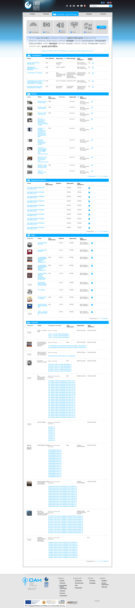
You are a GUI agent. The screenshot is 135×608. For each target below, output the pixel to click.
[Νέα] (81, 6)
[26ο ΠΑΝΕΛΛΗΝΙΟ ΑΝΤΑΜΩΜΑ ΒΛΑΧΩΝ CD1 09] (89, 224)
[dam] (32, 586)
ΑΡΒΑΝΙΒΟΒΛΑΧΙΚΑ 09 (54, 463)
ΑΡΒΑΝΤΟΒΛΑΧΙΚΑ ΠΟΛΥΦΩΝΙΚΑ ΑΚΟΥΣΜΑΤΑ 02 (62, 488)
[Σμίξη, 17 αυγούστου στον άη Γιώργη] (29, 173)
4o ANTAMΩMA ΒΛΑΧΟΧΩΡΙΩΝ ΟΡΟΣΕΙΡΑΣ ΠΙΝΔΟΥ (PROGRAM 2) (42, 268)
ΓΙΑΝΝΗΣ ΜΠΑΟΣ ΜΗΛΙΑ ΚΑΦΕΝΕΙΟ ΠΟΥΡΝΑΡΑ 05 (62, 549)
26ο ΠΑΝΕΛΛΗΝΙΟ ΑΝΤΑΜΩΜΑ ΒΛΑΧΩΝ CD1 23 (61, 417)
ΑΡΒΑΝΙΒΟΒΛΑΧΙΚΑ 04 (54, 455)
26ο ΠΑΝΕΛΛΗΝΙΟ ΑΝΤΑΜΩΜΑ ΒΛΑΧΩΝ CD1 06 (35, 210)
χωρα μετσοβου (50, 46)
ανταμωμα (62, 38)
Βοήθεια (104, 580)
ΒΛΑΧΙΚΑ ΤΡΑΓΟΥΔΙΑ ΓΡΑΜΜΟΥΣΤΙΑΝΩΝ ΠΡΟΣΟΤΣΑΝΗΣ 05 (65, 522)
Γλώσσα (103, 14)
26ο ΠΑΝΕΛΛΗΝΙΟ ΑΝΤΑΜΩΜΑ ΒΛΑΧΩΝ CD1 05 (35, 206)
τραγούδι (32, 46)
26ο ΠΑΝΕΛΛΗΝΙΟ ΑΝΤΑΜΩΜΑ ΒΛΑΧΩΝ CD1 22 (61, 415)
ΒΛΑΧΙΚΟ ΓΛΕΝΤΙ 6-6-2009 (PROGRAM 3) (59, 367)
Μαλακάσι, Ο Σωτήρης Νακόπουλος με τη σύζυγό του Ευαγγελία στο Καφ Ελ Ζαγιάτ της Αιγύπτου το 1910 (42, 132)
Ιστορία (32, 14)
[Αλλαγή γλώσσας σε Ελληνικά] (108, 2)
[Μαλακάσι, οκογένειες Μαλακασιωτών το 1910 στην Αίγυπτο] (29, 141)
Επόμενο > (106, 176)
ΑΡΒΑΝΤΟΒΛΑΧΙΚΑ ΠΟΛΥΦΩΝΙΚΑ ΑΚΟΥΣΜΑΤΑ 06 (62, 494)
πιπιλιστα (77, 43)
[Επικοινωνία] (74, 6)
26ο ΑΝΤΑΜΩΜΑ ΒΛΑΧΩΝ (42, 250)
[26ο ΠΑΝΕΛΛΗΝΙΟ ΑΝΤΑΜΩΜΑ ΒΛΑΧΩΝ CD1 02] (89, 193)
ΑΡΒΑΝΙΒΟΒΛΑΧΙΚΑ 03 (54, 453)
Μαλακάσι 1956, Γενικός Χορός (42, 102)
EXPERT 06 (51, 435)
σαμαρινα (102, 43)
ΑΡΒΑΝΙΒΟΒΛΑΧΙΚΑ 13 (54, 470)
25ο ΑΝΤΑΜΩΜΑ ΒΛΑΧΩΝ (42, 243)
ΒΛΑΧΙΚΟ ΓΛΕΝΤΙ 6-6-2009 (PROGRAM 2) (59, 366)
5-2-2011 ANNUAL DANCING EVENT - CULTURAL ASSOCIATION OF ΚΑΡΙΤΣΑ (42, 276)
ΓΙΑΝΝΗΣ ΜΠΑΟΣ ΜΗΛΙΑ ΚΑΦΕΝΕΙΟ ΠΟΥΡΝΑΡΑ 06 (62, 550)
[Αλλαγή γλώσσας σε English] (110, 2)
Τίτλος (29, 58)
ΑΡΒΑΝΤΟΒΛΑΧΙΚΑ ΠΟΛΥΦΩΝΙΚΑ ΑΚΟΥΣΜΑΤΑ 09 (62, 499)
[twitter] (102, 3)
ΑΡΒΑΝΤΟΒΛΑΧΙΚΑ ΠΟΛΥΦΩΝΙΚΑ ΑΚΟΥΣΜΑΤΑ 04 (62, 491)
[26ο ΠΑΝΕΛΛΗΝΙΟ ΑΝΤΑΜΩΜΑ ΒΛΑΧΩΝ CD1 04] (89, 202)
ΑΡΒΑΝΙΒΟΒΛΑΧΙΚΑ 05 (54, 456)
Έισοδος (92, 580)
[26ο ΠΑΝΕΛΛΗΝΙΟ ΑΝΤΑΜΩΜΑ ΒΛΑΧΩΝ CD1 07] (89, 215)
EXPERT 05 (51, 433)
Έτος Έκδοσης (50, 58)
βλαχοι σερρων (52, 41)
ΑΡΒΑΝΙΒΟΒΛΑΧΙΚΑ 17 (54, 476)
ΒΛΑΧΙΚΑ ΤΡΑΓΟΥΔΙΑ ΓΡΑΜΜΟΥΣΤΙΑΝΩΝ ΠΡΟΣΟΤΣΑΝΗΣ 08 (65, 527)
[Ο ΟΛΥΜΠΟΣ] (29, 294)
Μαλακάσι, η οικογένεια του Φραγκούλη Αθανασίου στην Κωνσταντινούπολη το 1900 (43, 122)
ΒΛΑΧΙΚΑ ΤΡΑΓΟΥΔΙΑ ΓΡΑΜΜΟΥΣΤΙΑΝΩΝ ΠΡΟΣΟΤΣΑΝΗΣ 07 (65, 526)
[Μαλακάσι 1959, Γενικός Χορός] (29, 109)
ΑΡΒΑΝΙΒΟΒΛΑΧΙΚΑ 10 (54, 465)
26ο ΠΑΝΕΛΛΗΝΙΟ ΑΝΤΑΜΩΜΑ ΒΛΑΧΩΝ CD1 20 (61, 412)
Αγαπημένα (63, 595)
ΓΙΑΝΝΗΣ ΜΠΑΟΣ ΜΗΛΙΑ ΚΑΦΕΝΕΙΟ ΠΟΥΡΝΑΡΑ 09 (62, 555)
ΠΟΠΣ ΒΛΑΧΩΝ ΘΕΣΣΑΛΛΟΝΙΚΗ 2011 (42, 306)
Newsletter (78, 588)
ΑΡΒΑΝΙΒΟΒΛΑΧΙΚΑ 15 (54, 473)
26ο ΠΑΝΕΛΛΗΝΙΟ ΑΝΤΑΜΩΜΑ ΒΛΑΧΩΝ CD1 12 (61, 399)
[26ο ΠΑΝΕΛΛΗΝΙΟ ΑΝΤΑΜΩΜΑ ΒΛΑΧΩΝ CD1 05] (89, 206)
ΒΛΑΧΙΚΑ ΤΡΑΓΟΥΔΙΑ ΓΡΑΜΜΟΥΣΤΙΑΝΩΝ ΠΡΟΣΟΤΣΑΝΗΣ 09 (65, 529)
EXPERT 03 (51, 430)
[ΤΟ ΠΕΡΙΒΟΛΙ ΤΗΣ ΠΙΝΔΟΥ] (93, 73)
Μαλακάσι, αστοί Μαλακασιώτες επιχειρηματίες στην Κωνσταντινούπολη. (43, 159)
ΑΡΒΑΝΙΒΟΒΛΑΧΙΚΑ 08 (54, 461)
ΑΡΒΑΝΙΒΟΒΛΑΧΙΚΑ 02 (54, 451)
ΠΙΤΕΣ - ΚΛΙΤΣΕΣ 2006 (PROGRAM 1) (42, 313)
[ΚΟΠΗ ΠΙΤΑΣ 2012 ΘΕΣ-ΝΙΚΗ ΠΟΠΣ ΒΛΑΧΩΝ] (29, 286)
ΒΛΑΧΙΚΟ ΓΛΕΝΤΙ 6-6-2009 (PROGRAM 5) (59, 371)
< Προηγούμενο (91, 176)
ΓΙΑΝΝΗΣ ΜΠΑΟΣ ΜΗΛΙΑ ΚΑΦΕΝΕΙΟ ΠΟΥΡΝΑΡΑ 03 (62, 545)
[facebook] (104, 3)
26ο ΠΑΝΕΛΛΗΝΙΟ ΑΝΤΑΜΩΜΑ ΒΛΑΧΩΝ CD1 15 (61, 404)
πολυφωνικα (93, 43)
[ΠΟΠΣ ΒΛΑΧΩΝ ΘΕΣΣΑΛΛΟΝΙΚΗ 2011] (29, 308)
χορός (38, 46)
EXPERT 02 (51, 428)
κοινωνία (77, 41)
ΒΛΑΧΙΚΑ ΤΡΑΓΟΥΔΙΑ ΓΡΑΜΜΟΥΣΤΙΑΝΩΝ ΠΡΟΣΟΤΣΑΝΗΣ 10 (65, 531)
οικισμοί (53, 43)
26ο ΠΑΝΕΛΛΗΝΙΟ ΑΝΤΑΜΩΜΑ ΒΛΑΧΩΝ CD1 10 (35, 228)
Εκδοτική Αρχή (71, 58)
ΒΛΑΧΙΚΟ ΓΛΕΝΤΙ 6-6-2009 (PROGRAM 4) (59, 369)
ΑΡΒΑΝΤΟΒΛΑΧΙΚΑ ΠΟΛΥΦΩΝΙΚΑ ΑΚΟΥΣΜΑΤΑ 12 (62, 504)
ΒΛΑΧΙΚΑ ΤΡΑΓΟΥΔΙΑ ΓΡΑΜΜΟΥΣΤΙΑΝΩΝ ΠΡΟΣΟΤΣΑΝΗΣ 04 (65, 521)
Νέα (76, 585)
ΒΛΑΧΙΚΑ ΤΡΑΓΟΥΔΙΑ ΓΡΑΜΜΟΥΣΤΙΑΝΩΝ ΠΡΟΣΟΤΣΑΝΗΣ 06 (65, 524)
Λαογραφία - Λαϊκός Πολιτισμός (67, 14)
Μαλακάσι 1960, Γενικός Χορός (42, 113)
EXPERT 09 (51, 440)
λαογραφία (100, 41)
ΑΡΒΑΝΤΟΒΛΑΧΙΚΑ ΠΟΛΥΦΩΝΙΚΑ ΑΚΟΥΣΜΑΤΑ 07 (62, 496)
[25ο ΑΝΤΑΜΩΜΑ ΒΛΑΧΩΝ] (29, 247)
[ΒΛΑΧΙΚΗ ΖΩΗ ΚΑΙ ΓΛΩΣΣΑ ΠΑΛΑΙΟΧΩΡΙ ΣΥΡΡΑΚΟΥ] (93, 87)
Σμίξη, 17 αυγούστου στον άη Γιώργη (42, 172)
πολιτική (84, 43)
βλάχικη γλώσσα (90, 38)
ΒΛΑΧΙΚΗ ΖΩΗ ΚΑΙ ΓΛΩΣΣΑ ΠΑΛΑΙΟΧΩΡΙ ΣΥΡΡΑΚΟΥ (35, 87)
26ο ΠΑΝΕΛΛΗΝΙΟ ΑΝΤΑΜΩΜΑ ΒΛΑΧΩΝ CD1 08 (35, 219)
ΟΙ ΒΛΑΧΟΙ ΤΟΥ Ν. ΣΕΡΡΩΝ (42, 298)
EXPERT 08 (51, 438)
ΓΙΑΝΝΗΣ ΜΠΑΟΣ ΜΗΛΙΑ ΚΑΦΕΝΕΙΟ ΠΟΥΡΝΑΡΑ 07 (62, 552)
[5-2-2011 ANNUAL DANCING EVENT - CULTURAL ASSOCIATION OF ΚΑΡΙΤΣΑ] (29, 277)
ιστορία (70, 41)
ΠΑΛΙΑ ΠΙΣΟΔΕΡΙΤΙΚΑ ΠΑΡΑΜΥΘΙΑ (33, 63)
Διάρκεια (58, 183)
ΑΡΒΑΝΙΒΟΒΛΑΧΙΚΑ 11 (54, 466)
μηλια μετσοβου (35, 43)
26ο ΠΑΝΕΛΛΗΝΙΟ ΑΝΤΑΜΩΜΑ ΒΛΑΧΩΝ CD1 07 (35, 215)
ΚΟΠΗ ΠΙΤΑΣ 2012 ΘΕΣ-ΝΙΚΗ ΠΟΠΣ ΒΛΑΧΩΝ (42, 284)
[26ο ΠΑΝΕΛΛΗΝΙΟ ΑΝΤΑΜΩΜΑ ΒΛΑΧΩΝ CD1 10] (89, 228)
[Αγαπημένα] (78, 6)
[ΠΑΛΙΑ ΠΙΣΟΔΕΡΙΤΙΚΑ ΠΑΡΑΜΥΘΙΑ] (93, 63)
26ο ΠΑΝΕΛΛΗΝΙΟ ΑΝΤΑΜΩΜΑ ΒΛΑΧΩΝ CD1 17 (61, 407)
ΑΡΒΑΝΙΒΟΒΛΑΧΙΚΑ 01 (54, 450)
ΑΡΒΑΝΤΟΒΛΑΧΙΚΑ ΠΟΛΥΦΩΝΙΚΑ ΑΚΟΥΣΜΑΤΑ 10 (62, 501)
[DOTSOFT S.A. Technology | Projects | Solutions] (71, 602)
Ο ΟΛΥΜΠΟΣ (41, 290)
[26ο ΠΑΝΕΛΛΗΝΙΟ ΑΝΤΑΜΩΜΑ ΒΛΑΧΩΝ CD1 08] (89, 219)
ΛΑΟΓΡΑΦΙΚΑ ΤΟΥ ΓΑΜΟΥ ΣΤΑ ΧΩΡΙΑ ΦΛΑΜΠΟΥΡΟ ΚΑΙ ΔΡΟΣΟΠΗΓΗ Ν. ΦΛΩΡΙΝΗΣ (36, 82)
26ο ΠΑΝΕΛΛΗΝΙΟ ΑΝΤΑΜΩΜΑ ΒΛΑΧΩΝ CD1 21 (61, 414)
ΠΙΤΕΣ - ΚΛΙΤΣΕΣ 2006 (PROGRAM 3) (58, 337)
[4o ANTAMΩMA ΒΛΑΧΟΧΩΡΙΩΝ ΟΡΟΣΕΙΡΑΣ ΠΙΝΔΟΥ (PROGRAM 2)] (29, 269)
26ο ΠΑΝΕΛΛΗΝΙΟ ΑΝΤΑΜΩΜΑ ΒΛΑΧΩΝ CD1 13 (61, 400)
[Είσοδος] (71, 6)
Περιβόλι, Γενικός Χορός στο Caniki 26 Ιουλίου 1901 (42, 166)
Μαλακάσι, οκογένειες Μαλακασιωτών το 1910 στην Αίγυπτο (42, 142)
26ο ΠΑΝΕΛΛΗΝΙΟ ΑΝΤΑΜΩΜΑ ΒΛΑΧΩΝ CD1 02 (35, 192)
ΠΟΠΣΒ (32, 38)
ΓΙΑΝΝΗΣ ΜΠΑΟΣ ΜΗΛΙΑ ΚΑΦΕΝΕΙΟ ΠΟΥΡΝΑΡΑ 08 (62, 554)
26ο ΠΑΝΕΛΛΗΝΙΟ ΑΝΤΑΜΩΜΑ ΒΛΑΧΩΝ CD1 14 (61, 402)
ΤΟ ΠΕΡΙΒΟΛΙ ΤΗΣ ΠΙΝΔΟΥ (35, 73)
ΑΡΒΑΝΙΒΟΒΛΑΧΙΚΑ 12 (54, 468)
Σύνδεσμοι (78, 580)
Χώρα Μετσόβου (42, 38)
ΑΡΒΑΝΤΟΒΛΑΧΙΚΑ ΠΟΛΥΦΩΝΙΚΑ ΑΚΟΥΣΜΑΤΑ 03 (62, 489)
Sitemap (104, 587)
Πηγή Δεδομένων (80, 59)
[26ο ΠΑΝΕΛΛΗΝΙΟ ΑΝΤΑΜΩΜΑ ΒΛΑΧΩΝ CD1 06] (89, 210)
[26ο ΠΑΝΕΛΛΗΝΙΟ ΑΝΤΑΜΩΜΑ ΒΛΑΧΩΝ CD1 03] (89, 197)
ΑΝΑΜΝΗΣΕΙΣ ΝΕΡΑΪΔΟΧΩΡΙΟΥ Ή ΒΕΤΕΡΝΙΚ (33, 68)
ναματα (45, 43)
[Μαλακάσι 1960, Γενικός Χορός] (29, 115)
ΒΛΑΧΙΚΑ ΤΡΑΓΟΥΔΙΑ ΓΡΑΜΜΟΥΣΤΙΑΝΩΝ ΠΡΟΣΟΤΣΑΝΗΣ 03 (65, 519)
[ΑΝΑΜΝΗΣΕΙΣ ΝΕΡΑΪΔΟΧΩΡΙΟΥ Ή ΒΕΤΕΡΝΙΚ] (93, 68)
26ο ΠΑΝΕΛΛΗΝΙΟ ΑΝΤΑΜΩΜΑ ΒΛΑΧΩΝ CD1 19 (61, 410)
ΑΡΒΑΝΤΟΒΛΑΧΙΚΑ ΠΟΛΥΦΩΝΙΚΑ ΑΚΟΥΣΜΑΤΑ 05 (62, 493)
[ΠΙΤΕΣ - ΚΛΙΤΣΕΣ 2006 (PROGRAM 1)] (29, 316)
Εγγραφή (92, 583)
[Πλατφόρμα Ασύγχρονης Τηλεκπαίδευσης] (85, 6)
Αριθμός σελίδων (90, 59)
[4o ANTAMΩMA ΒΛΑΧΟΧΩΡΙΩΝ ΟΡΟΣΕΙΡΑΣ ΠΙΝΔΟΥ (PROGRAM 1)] (29, 261)
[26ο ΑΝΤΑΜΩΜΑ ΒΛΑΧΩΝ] (29, 254)
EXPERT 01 (51, 427)
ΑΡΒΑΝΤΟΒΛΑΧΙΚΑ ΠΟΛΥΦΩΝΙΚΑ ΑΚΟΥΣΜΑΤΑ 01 (62, 486)
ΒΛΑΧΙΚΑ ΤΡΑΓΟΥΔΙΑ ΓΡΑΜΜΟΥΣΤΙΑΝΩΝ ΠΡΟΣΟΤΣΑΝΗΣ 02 (65, 517)
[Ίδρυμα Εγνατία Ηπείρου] (32, 10)
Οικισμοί (89, 14)
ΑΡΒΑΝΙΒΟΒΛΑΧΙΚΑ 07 (54, 460)
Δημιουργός (59, 58)
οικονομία (61, 43)
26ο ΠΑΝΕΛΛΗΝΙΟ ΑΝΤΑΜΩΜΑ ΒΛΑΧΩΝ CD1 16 (61, 405)
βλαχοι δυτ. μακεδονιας (37, 41)
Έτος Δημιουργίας (52, 97)
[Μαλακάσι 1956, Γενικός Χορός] (29, 104)
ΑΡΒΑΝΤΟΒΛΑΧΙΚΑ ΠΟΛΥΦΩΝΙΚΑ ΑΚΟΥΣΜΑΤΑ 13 (62, 506)
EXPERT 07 (51, 437)
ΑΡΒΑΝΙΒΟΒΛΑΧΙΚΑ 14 (54, 471)
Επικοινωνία (79, 583)
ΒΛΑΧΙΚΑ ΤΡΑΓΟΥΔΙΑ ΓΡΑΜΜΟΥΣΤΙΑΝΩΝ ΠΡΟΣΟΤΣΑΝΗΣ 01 (65, 516)
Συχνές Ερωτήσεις (105, 583)
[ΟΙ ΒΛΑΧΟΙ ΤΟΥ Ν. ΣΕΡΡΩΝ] (29, 301)
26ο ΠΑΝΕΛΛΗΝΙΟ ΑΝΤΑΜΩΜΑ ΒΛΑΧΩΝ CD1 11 (61, 397)
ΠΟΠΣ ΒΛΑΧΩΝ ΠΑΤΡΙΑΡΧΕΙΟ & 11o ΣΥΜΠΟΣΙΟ (62, 356)
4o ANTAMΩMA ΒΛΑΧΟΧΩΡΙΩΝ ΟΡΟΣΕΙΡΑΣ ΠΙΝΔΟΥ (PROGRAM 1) (42, 260)
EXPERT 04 (51, 432)
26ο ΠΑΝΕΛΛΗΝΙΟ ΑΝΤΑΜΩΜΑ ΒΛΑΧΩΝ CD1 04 (35, 201)
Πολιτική (46, 14)
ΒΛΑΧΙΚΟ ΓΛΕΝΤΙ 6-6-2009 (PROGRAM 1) (59, 364)
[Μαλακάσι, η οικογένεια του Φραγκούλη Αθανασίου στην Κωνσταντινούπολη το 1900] (29, 121)
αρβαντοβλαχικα (75, 38)
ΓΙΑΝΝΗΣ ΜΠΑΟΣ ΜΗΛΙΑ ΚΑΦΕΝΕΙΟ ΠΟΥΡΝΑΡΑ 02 (62, 544)
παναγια (69, 43)
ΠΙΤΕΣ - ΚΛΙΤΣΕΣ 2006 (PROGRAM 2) (58, 335)
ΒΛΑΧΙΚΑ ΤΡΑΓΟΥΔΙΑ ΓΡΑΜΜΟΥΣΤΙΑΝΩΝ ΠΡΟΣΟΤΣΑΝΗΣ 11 (65, 532)
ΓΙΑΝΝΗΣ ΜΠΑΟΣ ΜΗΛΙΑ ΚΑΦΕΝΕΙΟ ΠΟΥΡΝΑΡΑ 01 (62, 542)
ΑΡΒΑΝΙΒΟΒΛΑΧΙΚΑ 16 (54, 475)
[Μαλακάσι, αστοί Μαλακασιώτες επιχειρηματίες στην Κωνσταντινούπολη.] (29, 160)
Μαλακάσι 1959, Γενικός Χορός (42, 108)
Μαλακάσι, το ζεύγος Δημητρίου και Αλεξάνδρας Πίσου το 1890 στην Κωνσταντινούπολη (43, 151)
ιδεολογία (62, 41)
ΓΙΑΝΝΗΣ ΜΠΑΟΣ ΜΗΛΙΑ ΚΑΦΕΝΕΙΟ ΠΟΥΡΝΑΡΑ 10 (62, 557)
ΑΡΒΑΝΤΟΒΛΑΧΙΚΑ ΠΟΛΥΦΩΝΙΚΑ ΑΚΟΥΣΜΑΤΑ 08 (62, 498)
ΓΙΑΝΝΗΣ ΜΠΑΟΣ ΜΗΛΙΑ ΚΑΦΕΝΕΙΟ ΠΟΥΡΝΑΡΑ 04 (62, 547)
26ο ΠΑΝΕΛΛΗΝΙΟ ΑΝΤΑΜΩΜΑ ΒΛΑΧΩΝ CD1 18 (61, 409)
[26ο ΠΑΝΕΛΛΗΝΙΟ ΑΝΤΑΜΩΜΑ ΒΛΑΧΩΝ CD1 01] (89, 188)
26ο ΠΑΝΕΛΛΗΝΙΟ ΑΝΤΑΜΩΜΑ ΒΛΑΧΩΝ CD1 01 (35, 188)
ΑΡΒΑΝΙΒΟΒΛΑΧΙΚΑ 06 (54, 458)
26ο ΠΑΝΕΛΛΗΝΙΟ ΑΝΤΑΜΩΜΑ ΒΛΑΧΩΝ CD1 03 (35, 197)
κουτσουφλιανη (88, 41)
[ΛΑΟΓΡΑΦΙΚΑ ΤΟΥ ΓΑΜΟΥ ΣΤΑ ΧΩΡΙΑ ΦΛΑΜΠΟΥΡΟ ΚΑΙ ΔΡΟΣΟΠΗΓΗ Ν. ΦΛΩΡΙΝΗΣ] (93, 81)
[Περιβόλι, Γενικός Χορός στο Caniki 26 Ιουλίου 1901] (29, 167)
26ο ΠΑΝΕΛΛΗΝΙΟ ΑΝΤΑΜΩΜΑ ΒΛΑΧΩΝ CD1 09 (35, 223)
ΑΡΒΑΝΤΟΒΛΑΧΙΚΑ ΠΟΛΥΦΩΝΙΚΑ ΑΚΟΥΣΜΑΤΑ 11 (62, 503)
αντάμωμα (54, 38)
